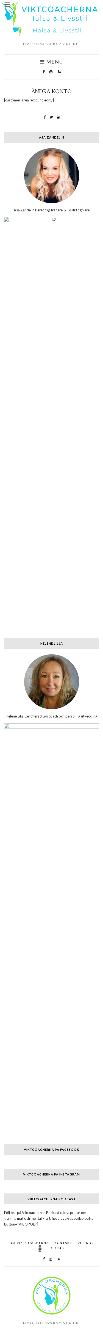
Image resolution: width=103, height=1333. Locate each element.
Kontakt (63, 1242)
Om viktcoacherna (29, 1242)
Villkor (86, 1242)
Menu (54, 61)
